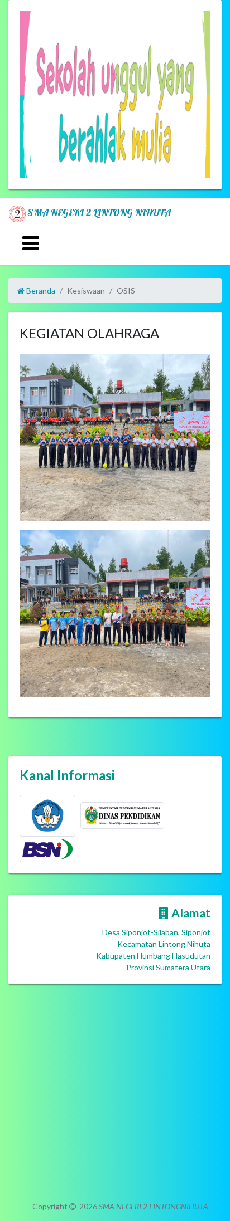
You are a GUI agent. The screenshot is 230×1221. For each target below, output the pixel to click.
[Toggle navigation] (31, 243)
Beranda (40, 290)
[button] (34, 94)
